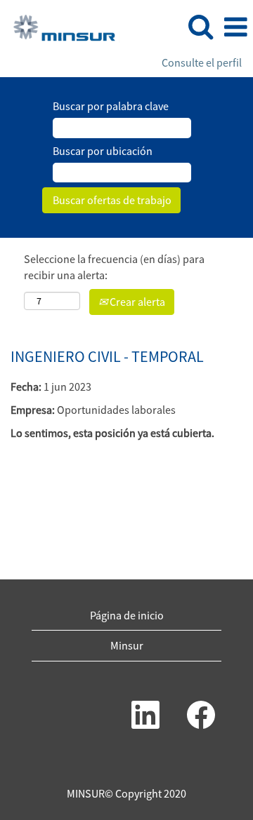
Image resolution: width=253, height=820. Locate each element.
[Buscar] (200, 26)
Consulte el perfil (202, 62)
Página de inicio (127, 615)
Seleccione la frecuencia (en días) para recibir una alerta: (114, 267)
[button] (235, 27)
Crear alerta (136, 302)
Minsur (126, 645)
